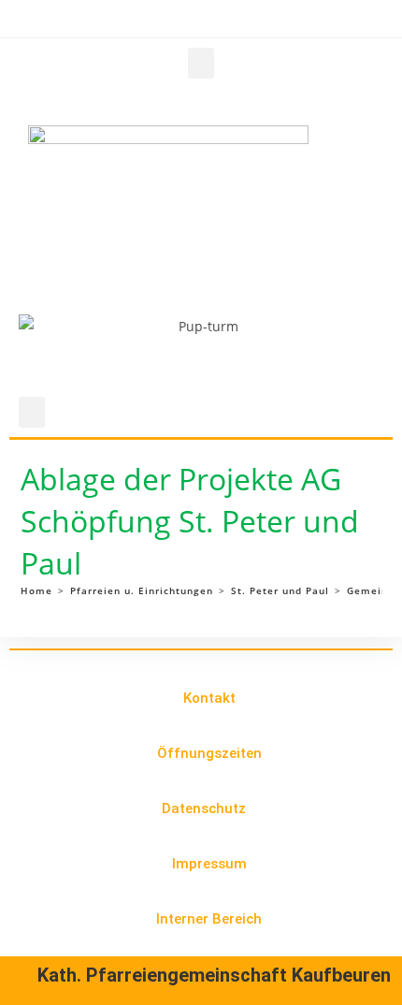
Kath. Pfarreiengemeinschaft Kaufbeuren (214, 975)
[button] (201, 63)
